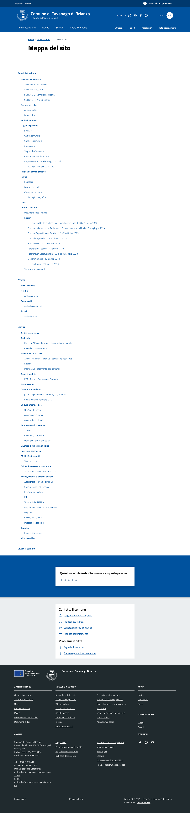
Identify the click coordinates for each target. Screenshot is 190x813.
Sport (132, 27)
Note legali (102, 751)
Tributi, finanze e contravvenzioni (112, 704)
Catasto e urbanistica (65, 717)
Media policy (20, 799)
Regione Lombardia (23, 3)
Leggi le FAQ (61, 742)
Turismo (58, 721)
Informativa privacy (105, 747)
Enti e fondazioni (22, 708)
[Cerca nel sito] (169, 15)
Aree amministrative (23, 699)
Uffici (16, 704)
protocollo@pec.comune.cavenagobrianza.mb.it (33, 773)
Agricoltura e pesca (105, 721)
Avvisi (140, 704)
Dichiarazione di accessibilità (110, 760)
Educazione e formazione (108, 695)
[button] (157, 3)
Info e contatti (43, 39)
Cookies (100, 756)
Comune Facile (143, 802)
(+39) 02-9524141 (26, 762)
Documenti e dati (22, 721)
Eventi (141, 727)
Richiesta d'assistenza (65, 756)
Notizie (141, 695)
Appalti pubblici (62, 713)
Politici (17, 713)
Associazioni (147, 27)
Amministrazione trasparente (110, 742)
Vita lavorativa (62, 704)
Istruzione (119, 27)
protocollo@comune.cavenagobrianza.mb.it (32, 783)
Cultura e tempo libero (65, 699)
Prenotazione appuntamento (68, 747)
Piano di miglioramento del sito (111, 764)
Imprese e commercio (65, 708)
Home (31, 39)
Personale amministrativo (26, 717)
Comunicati (143, 699)
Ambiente (101, 708)
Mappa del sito (76, 799)
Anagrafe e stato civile (65, 695)
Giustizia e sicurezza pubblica (110, 699)
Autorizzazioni (103, 717)
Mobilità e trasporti (64, 726)
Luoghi (141, 722)
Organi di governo (22, 695)
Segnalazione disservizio (66, 751)
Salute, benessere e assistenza (111, 713)
